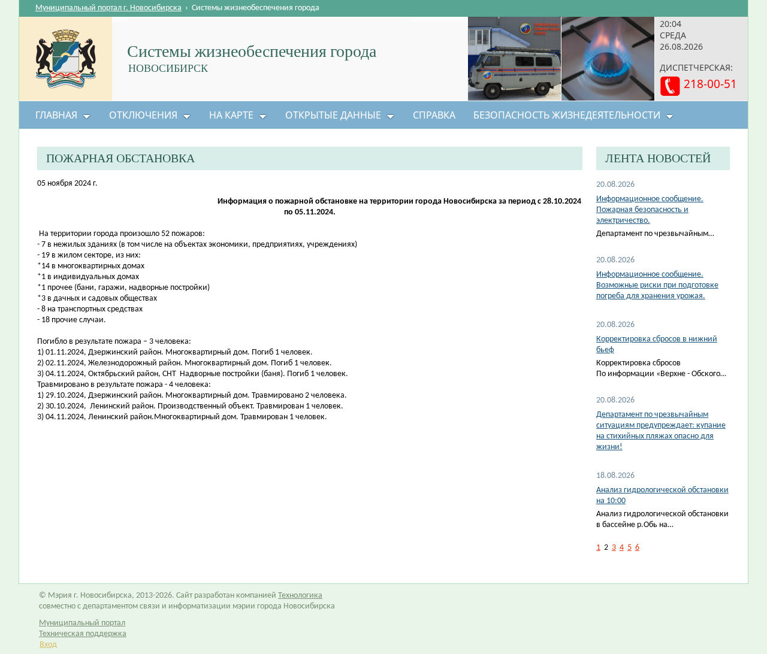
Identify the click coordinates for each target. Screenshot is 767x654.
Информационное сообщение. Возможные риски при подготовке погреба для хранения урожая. (657, 285)
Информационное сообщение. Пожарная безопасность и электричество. (649, 210)
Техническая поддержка (82, 633)
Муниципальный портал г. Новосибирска (108, 8)
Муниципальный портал (82, 623)
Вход (48, 644)
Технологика (300, 595)
